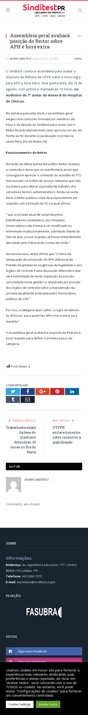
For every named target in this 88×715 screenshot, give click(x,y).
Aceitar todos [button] (48, 704)
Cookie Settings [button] (20, 704)
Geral (78, 58)
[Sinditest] (44, 9)
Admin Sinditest (21, 58)
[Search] (80, 10)
